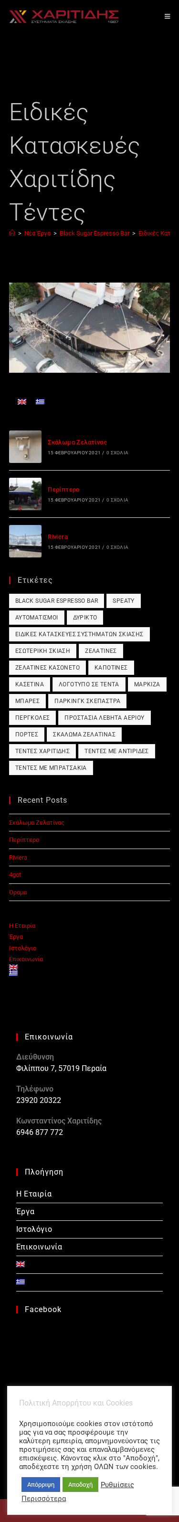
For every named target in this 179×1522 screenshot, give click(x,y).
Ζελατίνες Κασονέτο (47, 667)
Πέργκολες (32, 717)
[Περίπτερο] (25, 494)
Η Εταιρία (22, 925)
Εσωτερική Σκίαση (42, 651)
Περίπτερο (64, 489)
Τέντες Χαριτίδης (42, 751)
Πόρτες (26, 734)
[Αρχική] (12, 233)
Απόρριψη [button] (40, 1484)
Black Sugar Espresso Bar (56, 601)
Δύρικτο (85, 617)
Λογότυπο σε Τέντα (89, 684)
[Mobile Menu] (167, 16)
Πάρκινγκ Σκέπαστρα (87, 701)
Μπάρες (27, 701)
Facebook (43, 1309)
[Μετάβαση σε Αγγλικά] (22, 402)
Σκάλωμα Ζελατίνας (77, 442)
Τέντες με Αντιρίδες (116, 751)
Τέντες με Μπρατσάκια (51, 768)
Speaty (123, 601)
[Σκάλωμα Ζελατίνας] (25, 446)
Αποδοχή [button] (80, 1484)
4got (15, 874)
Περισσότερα (43, 1498)
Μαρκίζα (147, 684)
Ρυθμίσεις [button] (117, 1484)
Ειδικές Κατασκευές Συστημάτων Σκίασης (79, 634)
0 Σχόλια (117, 452)
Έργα (16, 936)
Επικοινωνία (26, 959)
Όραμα (18, 892)
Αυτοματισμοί (36, 617)
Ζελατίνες (101, 651)
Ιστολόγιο (22, 948)
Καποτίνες (111, 667)
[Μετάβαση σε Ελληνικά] (40, 402)
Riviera (58, 536)
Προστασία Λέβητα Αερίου (104, 717)
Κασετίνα (29, 684)
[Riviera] (25, 541)
